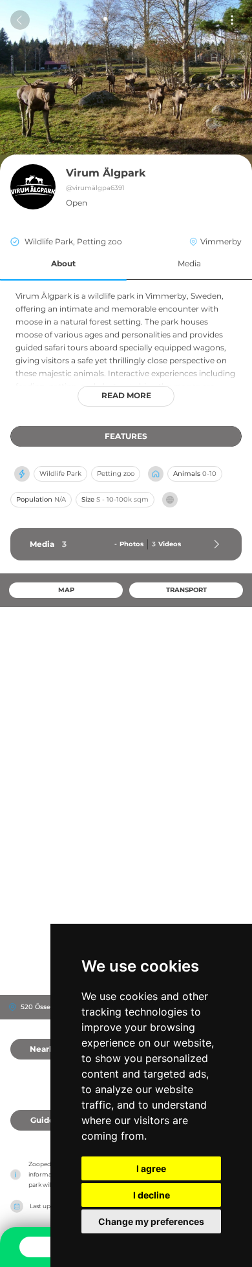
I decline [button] (151, 1194)
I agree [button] (151, 1168)
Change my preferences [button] (151, 1221)
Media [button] (189, 263)
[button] (63, 264)
